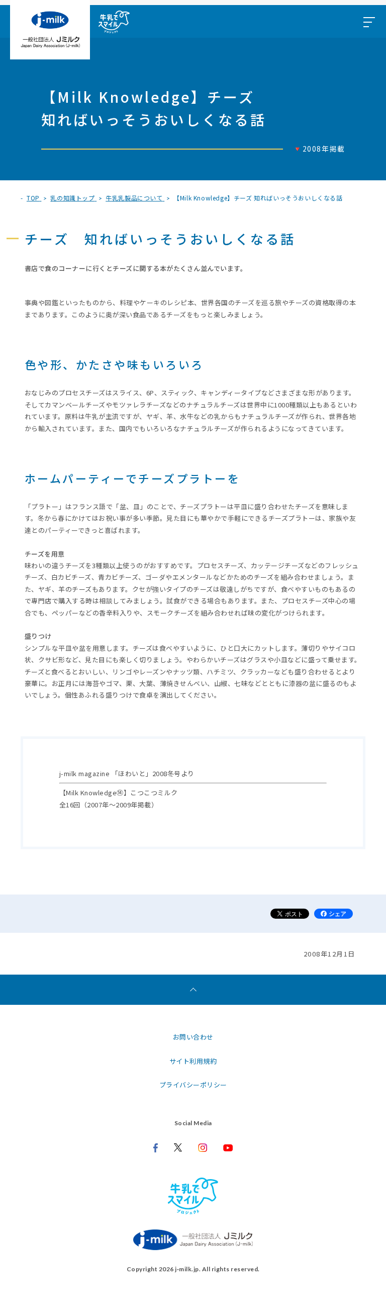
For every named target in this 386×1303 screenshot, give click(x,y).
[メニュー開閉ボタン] (368, 21)
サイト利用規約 (193, 1061)
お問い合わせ (193, 1037)
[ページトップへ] (193, 990)
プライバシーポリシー (193, 1084)
